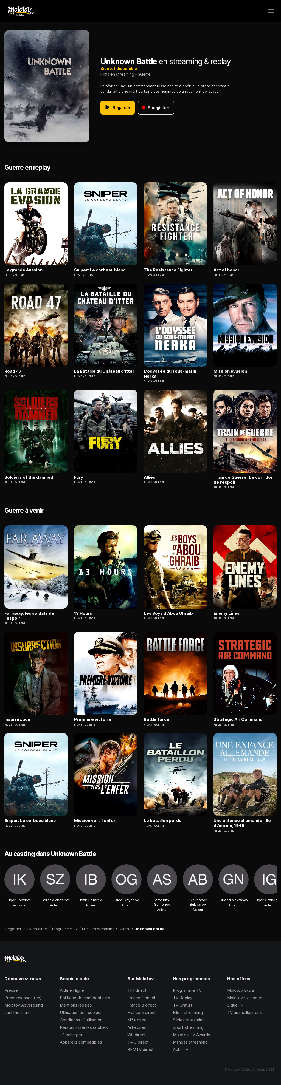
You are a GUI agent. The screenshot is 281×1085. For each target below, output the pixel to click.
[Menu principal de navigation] (271, 11)
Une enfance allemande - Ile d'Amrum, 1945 (242, 823)
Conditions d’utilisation (81, 1019)
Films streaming (188, 1012)
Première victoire (92, 719)
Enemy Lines (226, 613)
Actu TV (180, 1049)
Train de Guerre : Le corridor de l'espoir (243, 480)
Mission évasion (230, 371)
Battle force (156, 719)
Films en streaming (117, 74)
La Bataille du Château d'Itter (104, 371)
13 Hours (83, 613)
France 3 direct (141, 1005)
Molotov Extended (244, 997)
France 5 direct (141, 1012)
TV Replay (182, 997)
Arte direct (137, 1027)
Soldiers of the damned (28, 477)
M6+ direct (137, 1019)
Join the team (17, 1012)
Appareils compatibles (81, 1042)
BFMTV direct (140, 1049)
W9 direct (136, 1034)
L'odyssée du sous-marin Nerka (170, 374)
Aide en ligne (72, 990)
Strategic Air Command (238, 719)
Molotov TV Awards (191, 1034)
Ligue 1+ (235, 1005)
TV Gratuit (182, 1005)
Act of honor (226, 270)
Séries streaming (189, 1019)
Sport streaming (188, 1027)
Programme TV (187, 990)
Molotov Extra (240, 990)
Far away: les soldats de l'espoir (29, 616)
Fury (78, 477)
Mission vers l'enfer (95, 820)
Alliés (149, 477)
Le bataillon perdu (162, 820)
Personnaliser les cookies (84, 1027)
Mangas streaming (190, 1042)
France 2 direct (141, 997)
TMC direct (138, 1042)
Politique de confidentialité (85, 997)
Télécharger (71, 1034)
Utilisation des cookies (81, 1012)
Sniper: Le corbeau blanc (99, 270)
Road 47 (13, 371)
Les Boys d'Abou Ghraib (168, 613)
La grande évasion (23, 270)
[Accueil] (20, 10)
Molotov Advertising (23, 1005)
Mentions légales (76, 1005)
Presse (11, 990)
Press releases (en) (23, 997)
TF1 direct (137, 990)
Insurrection (17, 719)
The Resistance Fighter (168, 270)
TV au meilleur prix (244, 1012)
